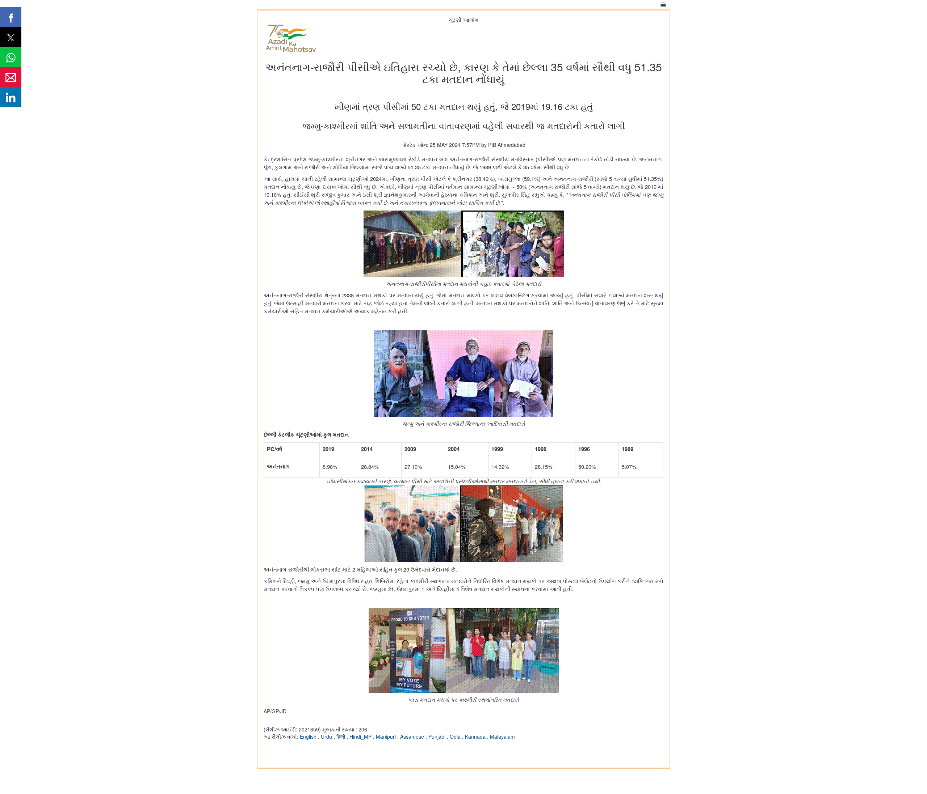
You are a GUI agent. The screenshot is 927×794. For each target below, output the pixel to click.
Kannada (476, 736)
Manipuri (386, 736)
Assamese (412, 736)
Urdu (327, 736)
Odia (456, 736)
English (309, 736)
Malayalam (502, 736)
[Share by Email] (10, 77)
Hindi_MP (361, 736)
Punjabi (437, 736)
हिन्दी (341, 736)
